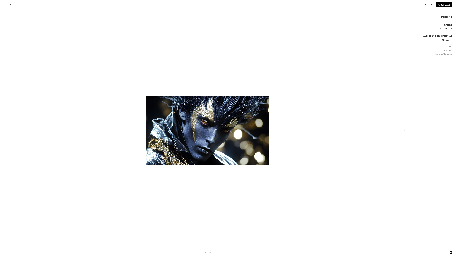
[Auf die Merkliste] (426, 5)
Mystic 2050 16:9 (445, 29)
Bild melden (448, 51)
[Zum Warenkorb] (431, 5)
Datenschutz (448, 54)
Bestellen (445, 5)
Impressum (439, 54)
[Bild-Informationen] (450, 252)
